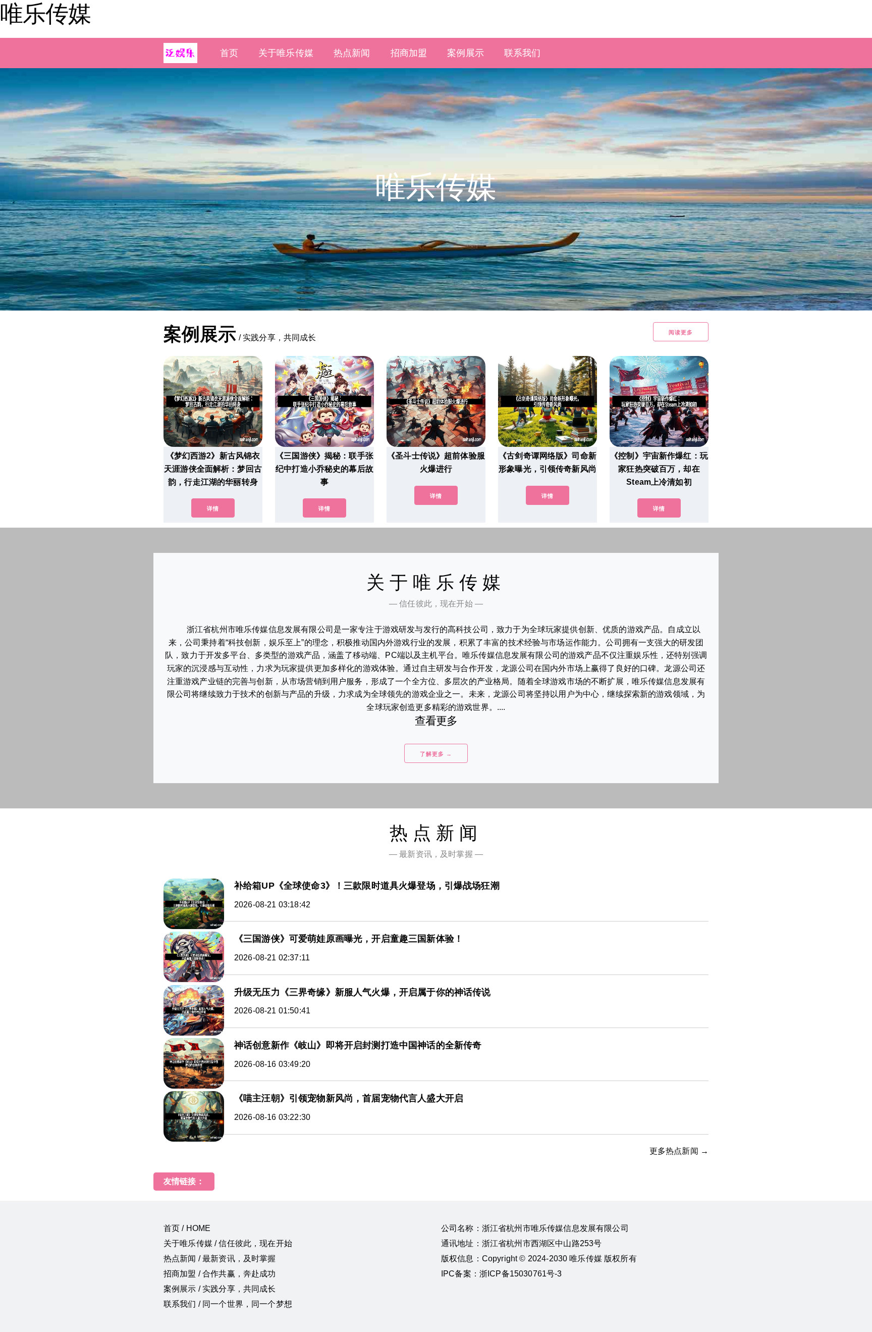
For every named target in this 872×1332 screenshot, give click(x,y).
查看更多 (436, 720)
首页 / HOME (187, 1228)
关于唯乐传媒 (285, 53)
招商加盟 (409, 53)
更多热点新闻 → (678, 1151)
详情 (213, 508)
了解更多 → (436, 754)
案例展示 (465, 53)
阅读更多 (681, 332)
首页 (229, 53)
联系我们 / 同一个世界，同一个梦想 (228, 1304)
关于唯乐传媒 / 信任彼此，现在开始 (228, 1243)
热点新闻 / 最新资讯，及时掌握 (220, 1258)
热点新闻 (352, 53)
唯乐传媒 (45, 14)
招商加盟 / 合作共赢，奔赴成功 (220, 1273)
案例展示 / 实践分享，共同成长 (220, 1289)
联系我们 (522, 53)
